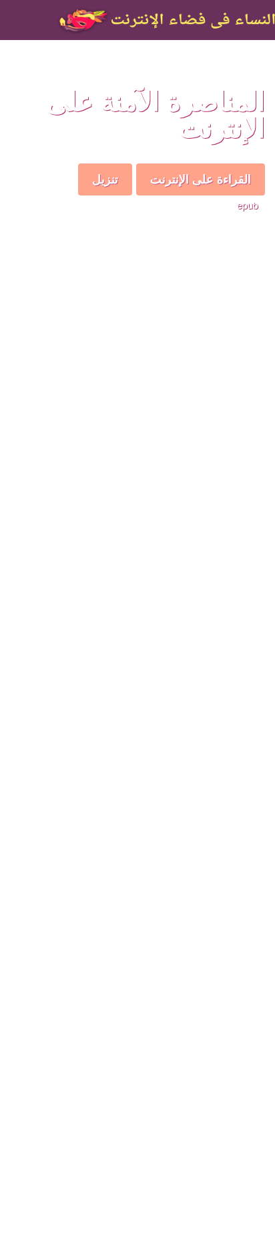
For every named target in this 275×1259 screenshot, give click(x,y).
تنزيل (105, 178)
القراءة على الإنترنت (200, 178)
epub (247, 205)
